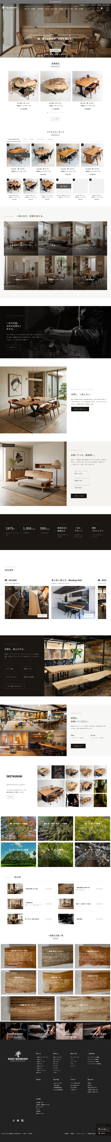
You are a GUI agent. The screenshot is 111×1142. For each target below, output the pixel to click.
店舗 (76, 9)
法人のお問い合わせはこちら (14, 686)
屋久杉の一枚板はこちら (80, 409)
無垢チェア (38, 1072)
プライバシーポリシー (81, 1133)
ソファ (24, 139)
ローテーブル (40, 139)
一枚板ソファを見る (78, 496)
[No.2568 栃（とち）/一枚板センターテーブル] (55, 86)
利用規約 (72, 1133)
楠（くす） (55, 1063)
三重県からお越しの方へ (93, 1089)
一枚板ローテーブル (40, 1061)
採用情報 (38, 1111)
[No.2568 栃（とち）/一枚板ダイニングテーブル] (23, 86)
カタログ (38, 1109)
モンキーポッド (56, 1070)
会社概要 (81, 9)
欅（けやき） (56, 1061)
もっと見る (55, 119)
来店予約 (103, 1133)
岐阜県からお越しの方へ (93, 1092)
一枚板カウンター (40, 1066)
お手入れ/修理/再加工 (58, 1089)
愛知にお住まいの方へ (92, 1087)
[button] (47, 112)
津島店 (89, 1083)
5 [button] (59, 54)
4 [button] (57, 54)
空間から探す (73, 1053)
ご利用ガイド (73, 1089)
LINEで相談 (103, 1129)
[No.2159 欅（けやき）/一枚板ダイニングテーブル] (87, 86)
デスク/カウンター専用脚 (93, 1061)
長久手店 (90, 1085)
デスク (31, 139)
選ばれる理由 (53, 9)
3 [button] (55, 54)
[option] (55, 2)
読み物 (47, 9)
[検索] (93, 8)
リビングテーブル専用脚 (93, 1059)
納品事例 (61, 9)
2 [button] (52, 54)
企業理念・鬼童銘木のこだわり (43, 1104)
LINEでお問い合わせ (75, 1085)
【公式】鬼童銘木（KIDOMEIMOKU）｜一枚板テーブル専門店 (18, 1133)
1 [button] (50, 54)
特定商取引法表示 (91, 1133)
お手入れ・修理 (69, 9)
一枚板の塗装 (56, 1085)
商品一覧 (27, 9)
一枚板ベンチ (39, 1068)
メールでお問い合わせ (75, 1083)
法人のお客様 (73, 1087)
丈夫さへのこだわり (57, 1083)
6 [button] (61, 54)
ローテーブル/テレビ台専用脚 (94, 1063)
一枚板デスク (39, 1063)
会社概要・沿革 (39, 1102)
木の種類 (33, 9)
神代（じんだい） (57, 1059)
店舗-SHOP (90, 1079)
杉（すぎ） (55, 1068)
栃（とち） (55, 1066)
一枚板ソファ (39, 1059)
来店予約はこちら (78, 746)
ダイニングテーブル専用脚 (93, 1057)
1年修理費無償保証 (57, 1087)
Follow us (10, 796)
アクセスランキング (55, 131)
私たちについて (13, 347)
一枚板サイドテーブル (41, 1070)
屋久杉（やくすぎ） (57, 1057)
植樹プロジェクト (40, 1113)
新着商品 (55, 63)
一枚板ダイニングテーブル (42, 1057)
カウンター (51, 139)
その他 (54, 1072)
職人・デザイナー (40, 1107)
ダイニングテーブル (14, 139)
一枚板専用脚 (39, 9)
